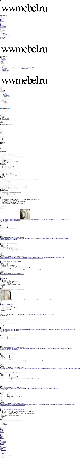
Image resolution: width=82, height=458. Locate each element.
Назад (6, 93)
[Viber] (6, 108)
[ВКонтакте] (1, 108)
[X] (5, 108)
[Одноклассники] (2, 108)
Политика (2, 443)
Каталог (5, 94)
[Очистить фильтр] (1, 207)
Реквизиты (2, 444)
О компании (2, 433)
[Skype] (8, 108)
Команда (1, 435)
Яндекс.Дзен (4, 453)
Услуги (1, 431)
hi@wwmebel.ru (3, 37)
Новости (1, 434)
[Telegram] (10, 108)
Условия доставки (3, 442)
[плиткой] (0, 120)
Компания (2, 432)
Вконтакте (4, 452)
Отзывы (1, 436)
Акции (1, 430)
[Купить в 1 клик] (0, 223)
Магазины (2, 440)
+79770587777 (3, 57)
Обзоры (1, 448)
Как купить (6, 103)
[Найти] (1, 17)
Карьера (1, 437)
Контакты (2, 438)
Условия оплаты (3, 441)
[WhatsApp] (7, 108)
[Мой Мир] (3, 108)
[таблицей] (2, 120)
